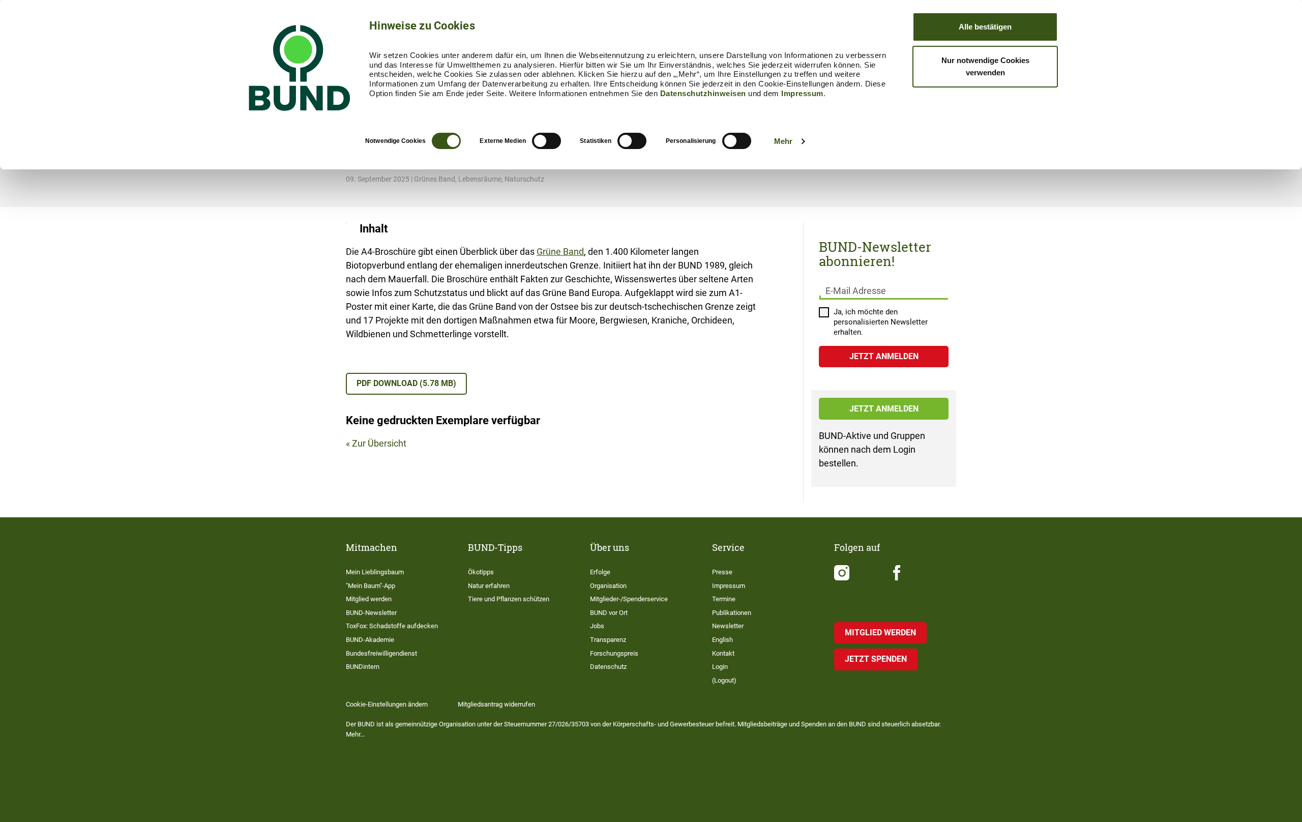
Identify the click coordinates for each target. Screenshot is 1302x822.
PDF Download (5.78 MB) (406, 383)
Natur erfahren (489, 586)
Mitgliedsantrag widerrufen (496, 704)
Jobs (597, 626)
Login (720, 666)
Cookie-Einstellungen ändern (387, 704)
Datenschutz (608, 666)
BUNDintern (362, 666)
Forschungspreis (614, 653)
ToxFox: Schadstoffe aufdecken (392, 626)
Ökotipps (481, 572)
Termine (723, 599)
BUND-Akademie (370, 639)
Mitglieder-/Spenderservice (629, 599)
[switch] (546, 141)
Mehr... (355, 734)
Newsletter (728, 626)
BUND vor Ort (609, 612)
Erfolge (600, 572)
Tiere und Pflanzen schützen (508, 599)
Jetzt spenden (876, 659)
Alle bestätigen (985, 26)
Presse (722, 572)
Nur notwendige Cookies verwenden (985, 66)
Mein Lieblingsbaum (375, 572)
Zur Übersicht (379, 443)
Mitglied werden (369, 599)
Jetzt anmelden (884, 409)
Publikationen (731, 612)
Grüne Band (560, 251)
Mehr (783, 141)
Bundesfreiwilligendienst (381, 653)
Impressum (802, 93)
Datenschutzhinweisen (703, 93)
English (722, 639)
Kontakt (723, 653)
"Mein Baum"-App (370, 586)
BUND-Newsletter (371, 612)
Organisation (608, 586)
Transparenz (608, 639)
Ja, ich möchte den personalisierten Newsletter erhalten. (881, 322)
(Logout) (724, 680)
